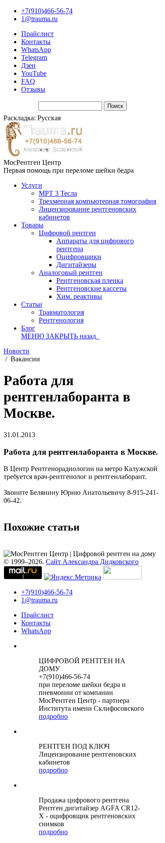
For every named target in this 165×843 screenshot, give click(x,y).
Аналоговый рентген (71, 272)
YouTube (34, 73)
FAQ (28, 81)
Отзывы (33, 89)
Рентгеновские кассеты (91, 288)
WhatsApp (36, 49)
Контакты (36, 41)
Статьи (31, 304)
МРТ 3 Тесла (58, 193)
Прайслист (37, 33)
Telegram (34, 57)
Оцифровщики (78, 256)
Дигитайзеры (76, 264)
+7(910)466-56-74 (47, 11)
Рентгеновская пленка (89, 280)
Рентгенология (61, 320)
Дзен (28, 65)
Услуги (31, 185)
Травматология (61, 312)
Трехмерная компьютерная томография (97, 201)
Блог (28, 328)
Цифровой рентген (67, 233)
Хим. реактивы (79, 296)
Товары (32, 225)
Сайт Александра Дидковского (92, 561)
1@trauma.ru (39, 18)
